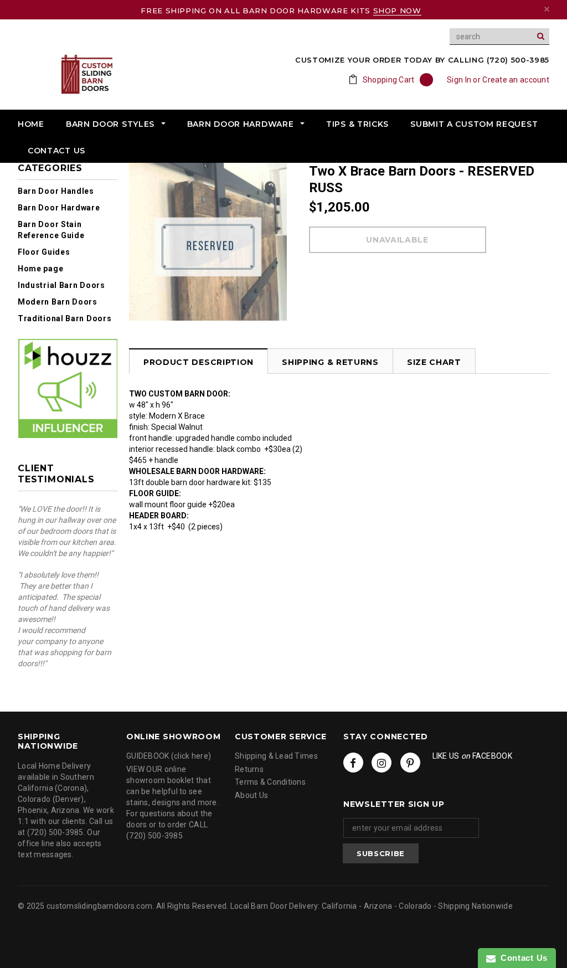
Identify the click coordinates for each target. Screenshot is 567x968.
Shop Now (397, 10)
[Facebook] (353, 763)
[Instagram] (381, 763)
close (546, 9)
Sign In (459, 79)
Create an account (515, 79)
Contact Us (522, 957)
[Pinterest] (410, 763)
